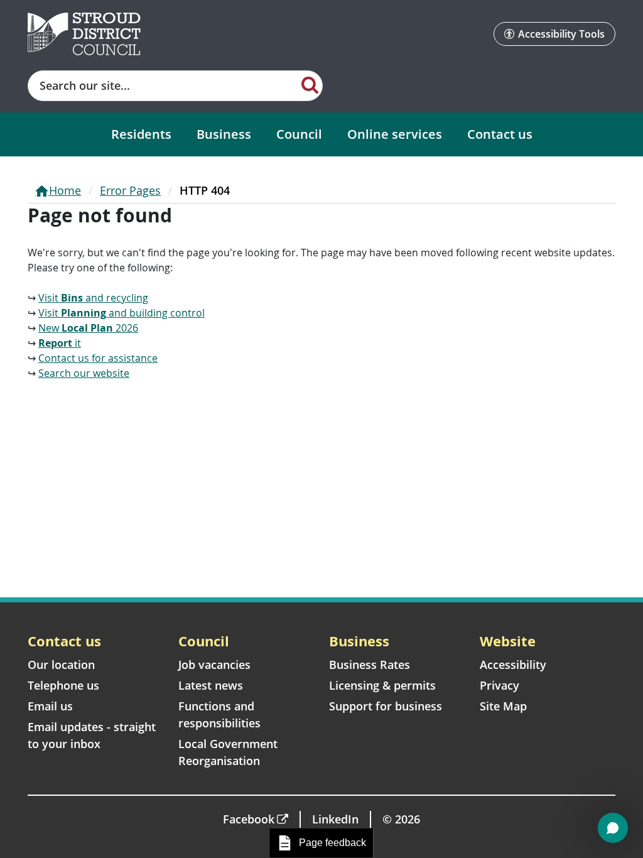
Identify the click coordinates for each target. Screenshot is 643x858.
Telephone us (63, 685)
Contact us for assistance (98, 358)
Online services (394, 134)
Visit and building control (121, 313)
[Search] (310, 84)
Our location (61, 664)
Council (299, 134)
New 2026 (88, 328)
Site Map (503, 706)
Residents (141, 134)
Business (224, 134)
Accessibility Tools (561, 34)
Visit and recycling (93, 298)
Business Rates (369, 664)
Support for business (385, 706)
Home (65, 190)
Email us (50, 706)
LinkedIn (335, 819)
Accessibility (513, 664)
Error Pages (130, 190)
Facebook (248, 819)
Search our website (83, 373)
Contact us (499, 134)
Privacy (499, 685)
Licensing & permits (382, 685)
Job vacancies (214, 664)
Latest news (210, 685)
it (59, 343)
